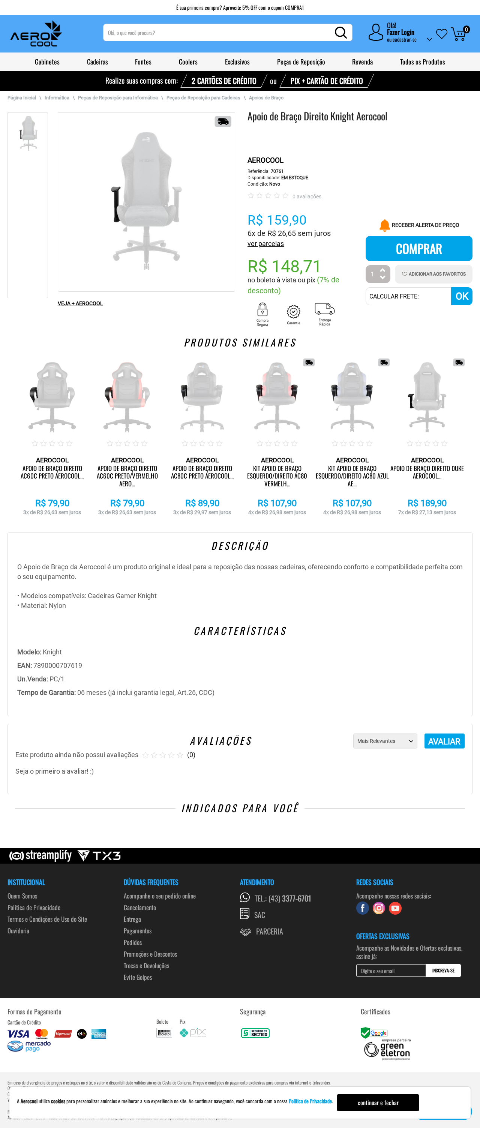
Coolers (188, 61)
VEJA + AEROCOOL (80, 303)
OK (462, 296)
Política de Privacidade (34, 907)
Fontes (143, 61)
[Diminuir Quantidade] (383, 278)
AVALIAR (444, 741)
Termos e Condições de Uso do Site (47, 919)
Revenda (362, 61)
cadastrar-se (405, 39)
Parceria (269, 931)
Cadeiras (97, 61)
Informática (57, 97)
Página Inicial (22, 97)
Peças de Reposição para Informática (118, 97)
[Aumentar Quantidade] (383, 271)
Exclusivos (237, 61)
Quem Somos (22, 895)
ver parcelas (266, 244)
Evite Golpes (138, 977)
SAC (259, 914)
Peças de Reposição (301, 61)
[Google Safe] (375, 1032)
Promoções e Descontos (150, 953)
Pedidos (133, 942)
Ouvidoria (18, 930)
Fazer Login (400, 32)
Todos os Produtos (422, 61)
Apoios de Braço (266, 97)
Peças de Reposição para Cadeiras (203, 97)
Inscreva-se (443, 970)
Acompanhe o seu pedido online (160, 895)
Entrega (132, 919)
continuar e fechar (378, 1102)
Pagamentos (138, 930)
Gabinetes (47, 61)
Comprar (419, 248)
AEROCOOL (266, 160)
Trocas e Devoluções (146, 965)
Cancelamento (140, 907)
